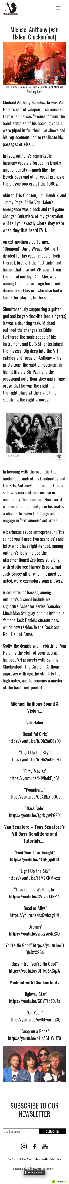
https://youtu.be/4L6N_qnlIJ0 (34, 859)
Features (37, 1158)
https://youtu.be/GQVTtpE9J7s (34, 1000)
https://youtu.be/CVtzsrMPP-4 (34, 896)
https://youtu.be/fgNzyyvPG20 (34, 815)
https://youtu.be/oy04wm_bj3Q (35, 1019)
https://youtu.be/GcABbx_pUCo (34, 796)
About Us (45, 1158)
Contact (52, 1158)
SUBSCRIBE (52, 1131)
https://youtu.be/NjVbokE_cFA (34, 777)
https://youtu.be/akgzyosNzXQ (34, 933)
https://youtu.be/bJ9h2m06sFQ (34, 740)
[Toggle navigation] (58, 8)
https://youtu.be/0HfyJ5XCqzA (34, 970)
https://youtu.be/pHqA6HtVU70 (34, 1037)
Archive (29, 1158)
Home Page (11, 1158)
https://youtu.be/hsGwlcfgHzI (34, 914)
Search (59, 1158)
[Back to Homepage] (10, 8)
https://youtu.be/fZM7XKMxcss (34, 877)
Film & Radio (21, 1158)
